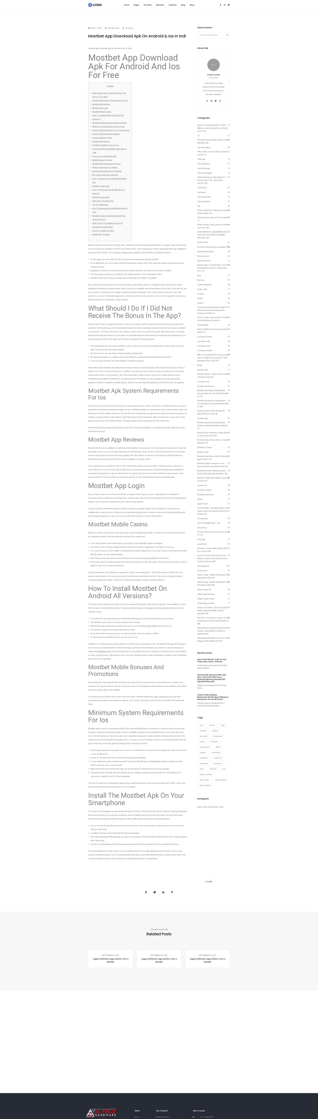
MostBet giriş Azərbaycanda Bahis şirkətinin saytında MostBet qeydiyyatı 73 (212, 425)
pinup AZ (213, 769)
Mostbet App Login (100, 108)
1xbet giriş (201, 192)
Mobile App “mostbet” (101, 234)
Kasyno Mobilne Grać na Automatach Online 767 (212, 330)
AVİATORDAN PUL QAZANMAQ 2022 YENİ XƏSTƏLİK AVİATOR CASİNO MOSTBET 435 (212, 235)
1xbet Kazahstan (204, 197)
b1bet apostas (203, 256)
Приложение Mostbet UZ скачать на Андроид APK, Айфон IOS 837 (212, 639)
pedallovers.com (104, 651)
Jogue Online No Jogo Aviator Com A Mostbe (110, 960)
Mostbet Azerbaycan (205, 386)
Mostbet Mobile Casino (101, 112)
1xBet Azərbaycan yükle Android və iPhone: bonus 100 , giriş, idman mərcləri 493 (211, 180)
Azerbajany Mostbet (205, 251)
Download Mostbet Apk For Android (106, 171)
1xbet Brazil (202, 188)
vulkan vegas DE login (206, 594)
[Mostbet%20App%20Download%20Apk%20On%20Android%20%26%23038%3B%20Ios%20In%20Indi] (146, 892)
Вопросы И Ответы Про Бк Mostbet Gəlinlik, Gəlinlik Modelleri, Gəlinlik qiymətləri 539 (212, 610)
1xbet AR (203, 731)
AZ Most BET (202, 242)
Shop (192, 5)
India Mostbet (202, 325)
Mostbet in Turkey (204, 447)
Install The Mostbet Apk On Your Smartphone (110, 130)
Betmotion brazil (204, 261)
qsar (223, 769)
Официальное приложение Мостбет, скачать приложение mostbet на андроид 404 (212, 631)
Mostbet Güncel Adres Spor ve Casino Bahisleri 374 (212, 441)
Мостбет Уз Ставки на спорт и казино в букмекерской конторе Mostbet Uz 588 (213, 621)
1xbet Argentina (203, 164)
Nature (200, 499)
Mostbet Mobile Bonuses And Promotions (109, 123)
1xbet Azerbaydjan (204, 173)
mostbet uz (202, 485)
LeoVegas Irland (204, 346)
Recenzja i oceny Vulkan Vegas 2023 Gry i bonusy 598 (212, 549)
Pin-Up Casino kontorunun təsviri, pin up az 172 (213, 533)
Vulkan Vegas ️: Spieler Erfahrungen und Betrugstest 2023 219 (213, 576)
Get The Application (100, 205)
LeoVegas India (203, 341)
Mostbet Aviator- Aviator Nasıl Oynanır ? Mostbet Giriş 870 (213, 375)
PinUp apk (201, 539)
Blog (183, 5)
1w (198, 136)
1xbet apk (201, 159)
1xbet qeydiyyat (203, 201)
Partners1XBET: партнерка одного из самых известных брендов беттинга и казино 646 (213, 511)
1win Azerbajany (204, 147)
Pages (136, 5)
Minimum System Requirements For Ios (108, 126)
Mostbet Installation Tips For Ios (105, 145)
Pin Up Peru (202, 528)
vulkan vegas (204, 780)
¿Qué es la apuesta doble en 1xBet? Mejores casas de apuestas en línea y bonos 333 (212, 128)
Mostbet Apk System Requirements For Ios (110, 100)
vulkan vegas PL (205, 785)
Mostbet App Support (101, 141)
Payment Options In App (102, 138)
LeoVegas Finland (204, 337)
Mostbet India (113, 28)
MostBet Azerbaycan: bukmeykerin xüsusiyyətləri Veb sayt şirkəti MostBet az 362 (213, 403)
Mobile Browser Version (102, 160)
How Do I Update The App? (103, 231)
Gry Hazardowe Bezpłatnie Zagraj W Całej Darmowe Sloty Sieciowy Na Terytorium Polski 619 (212, 310)
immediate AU (205, 747)
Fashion (200, 303)
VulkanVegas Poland (205, 603)
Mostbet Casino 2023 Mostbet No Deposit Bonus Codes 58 (211, 412)
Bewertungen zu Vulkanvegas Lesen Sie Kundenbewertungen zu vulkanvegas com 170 (213, 268)
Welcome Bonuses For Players (105, 167)
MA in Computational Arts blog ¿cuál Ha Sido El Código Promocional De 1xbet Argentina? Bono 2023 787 (213, 358)
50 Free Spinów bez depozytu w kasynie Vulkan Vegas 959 (213, 211)
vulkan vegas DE (221, 780)
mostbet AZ (216, 752)
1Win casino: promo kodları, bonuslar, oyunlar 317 (212, 153)
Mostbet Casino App (100, 186)
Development (218, 736)
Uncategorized (203, 566)
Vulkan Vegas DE (204, 589)
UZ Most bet (202, 570)
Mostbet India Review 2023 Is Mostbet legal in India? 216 (212, 457)
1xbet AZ (215, 731)
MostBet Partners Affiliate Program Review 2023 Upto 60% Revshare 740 (212, 472)
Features (173, 5)
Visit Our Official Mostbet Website (106, 134)
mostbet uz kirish (204, 490)
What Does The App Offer (103, 201)
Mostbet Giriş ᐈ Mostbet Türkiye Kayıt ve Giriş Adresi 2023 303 (212, 434)
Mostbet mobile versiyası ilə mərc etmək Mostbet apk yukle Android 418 (212, 465)
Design (200, 298)
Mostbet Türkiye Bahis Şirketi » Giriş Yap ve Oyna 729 (213, 479)
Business (201, 280)
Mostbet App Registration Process (106, 164)
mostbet (203, 752)
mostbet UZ (204, 763)
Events (202, 742)
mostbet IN (204, 758)
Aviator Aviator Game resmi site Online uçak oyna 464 (213, 226)
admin (130, 28)
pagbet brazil (202, 504)
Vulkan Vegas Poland (206, 599)
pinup (202, 769)
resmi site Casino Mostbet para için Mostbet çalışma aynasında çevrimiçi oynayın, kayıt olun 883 (212, 558)
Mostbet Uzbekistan (205, 494)
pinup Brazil (202, 544)
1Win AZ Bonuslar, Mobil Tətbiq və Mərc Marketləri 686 (213, 141)
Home (126, 5)
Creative (200, 294)
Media (199, 365)
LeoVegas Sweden (205, 350)
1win (201, 725)
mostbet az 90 (203, 382)
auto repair (203, 736)
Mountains (218, 763)
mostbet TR (218, 758)
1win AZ (212, 725)
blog (199, 275)
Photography (202, 518)
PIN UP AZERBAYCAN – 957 (208, 523)
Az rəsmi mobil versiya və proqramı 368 (213, 247)
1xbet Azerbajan (203, 168)
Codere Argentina (204, 285)
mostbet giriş (202, 418)
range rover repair (206, 774)
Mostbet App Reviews (101, 104)
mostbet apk (202, 370)
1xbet (223, 725)
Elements (160, 5)
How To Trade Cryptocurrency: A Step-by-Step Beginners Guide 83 (213, 319)
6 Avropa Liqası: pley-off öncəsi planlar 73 (213, 219)
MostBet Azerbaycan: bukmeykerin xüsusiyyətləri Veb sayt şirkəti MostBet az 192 (213, 393)
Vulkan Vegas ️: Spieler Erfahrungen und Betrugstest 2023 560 (213, 583)
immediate (214, 742)
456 (198, 206)
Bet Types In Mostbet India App (105, 175)
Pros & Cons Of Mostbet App (104, 156)
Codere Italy (202, 289)
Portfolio (148, 5)
